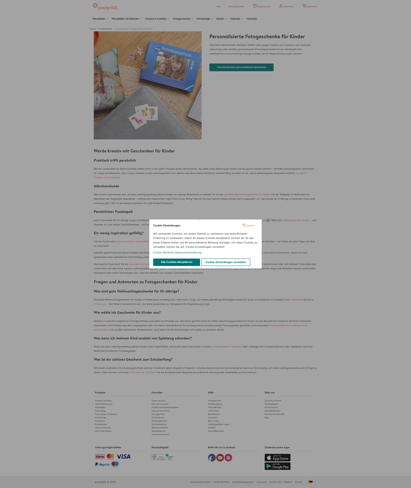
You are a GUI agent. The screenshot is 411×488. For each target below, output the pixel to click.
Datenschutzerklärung (188, 252)
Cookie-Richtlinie (163, 252)
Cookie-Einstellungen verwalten (226, 262)
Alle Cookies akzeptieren (176, 262)
